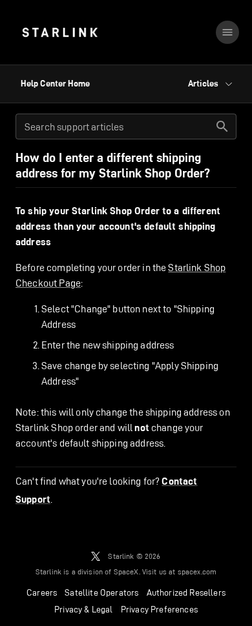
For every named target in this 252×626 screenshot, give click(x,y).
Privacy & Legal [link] (83, 609)
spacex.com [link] (197, 571)
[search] (222, 126)
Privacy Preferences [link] (159, 609)
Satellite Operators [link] (101, 592)
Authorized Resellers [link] (186, 592)
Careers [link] (41, 592)
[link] (60, 32)
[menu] (227, 32)
